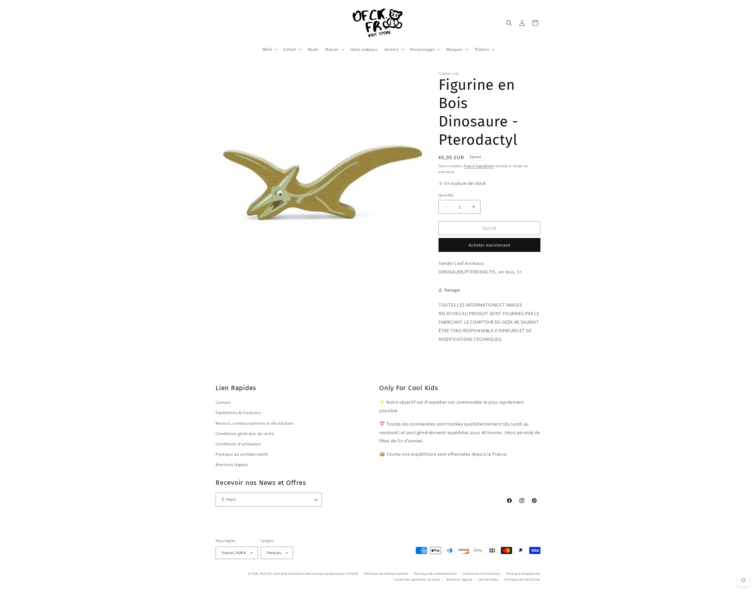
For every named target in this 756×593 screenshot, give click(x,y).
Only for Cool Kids (274, 573)
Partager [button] (452, 290)
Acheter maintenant (489, 245)
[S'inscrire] (315, 500)
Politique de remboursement (386, 573)
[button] (269, 49)
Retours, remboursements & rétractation (255, 423)
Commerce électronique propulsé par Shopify (323, 573)
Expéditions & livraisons (238, 412)
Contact (223, 402)
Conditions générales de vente (245, 433)
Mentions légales (232, 464)
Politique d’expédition (523, 573)
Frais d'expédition (479, 166)
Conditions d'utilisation (238, 443)
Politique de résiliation (522, 579)
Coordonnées (488, 579)
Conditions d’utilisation (481, 573)
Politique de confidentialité (242, 454)
